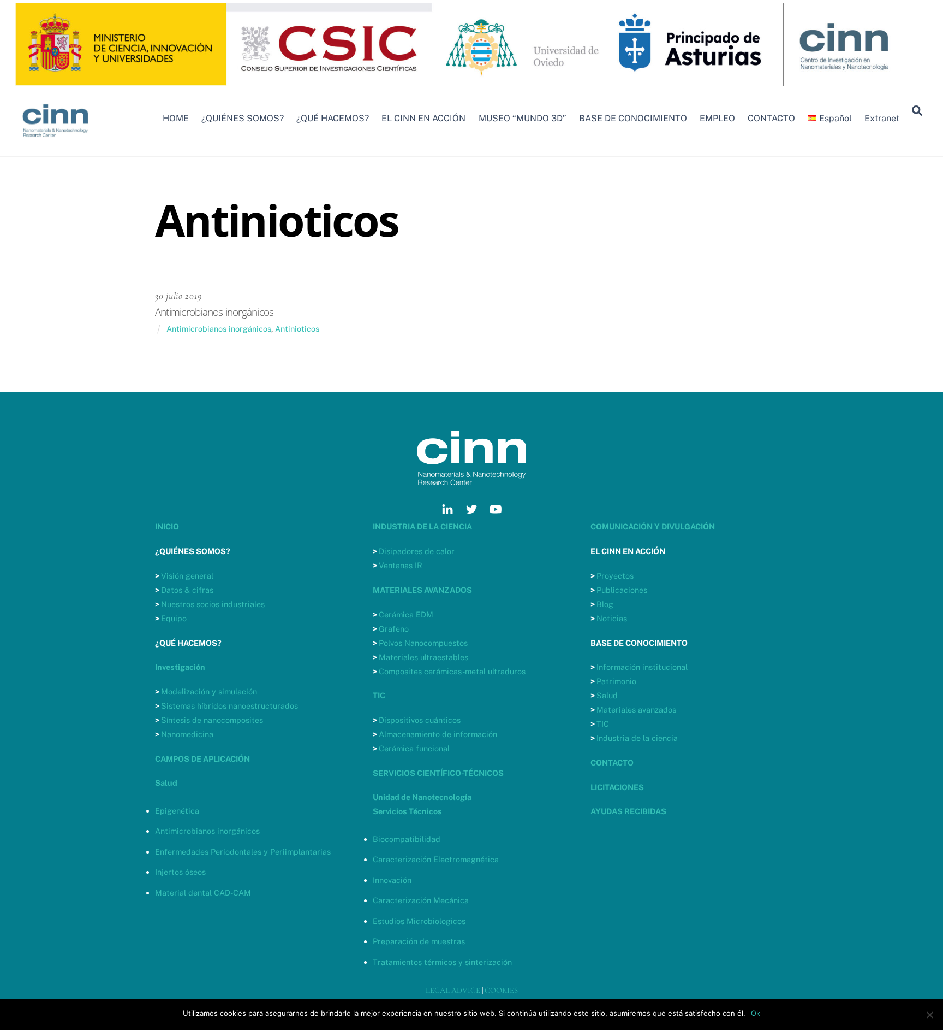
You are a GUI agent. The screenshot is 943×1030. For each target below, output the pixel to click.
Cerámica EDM (406, 614)
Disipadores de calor (417, 551)
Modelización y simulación (209, 691)
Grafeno (394, 628)
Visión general (187, 575)
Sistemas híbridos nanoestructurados (229, 705)
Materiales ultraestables (423, 657)
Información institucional (642, 667)
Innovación (392, 880)
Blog (604, 604)
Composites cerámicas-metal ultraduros (452, 671)
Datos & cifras (187, 590)
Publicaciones (621, 590)
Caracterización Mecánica (421, 900)
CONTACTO (771, 118)
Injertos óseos (180, 871)
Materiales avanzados (636, 709)
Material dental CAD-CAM (203, 892)
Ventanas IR (400, 565)
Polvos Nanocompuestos (423, 643)
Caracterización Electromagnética (436, 859)
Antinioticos (297, 328)
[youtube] (495, 508)
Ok (755, 1013)
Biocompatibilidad (406, 839)
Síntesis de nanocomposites (212, 720)
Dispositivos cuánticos (420, 720)
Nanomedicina (187, 734)
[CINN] (56, 142)
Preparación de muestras (419, 941)
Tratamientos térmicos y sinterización (442, 962)
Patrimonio (616, 681)
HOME (176, 118)
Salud (607, 695)
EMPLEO (717, 118)
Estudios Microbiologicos (419, 921)
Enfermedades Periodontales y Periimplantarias (243, 851)
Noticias (611, 618)
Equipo (174, 618)
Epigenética (177, 810)
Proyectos (615, 575)
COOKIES (501, 990)
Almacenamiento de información (438, 734)
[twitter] (471, 508)
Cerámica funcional (414, 748)
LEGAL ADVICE (453, 990)
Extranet (881, 118)
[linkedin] (447, 508)
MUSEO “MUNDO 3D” (522, 118)
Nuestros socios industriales (213, 604)
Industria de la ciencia (637, 738)
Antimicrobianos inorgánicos (218, 328)
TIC (602, 723)
